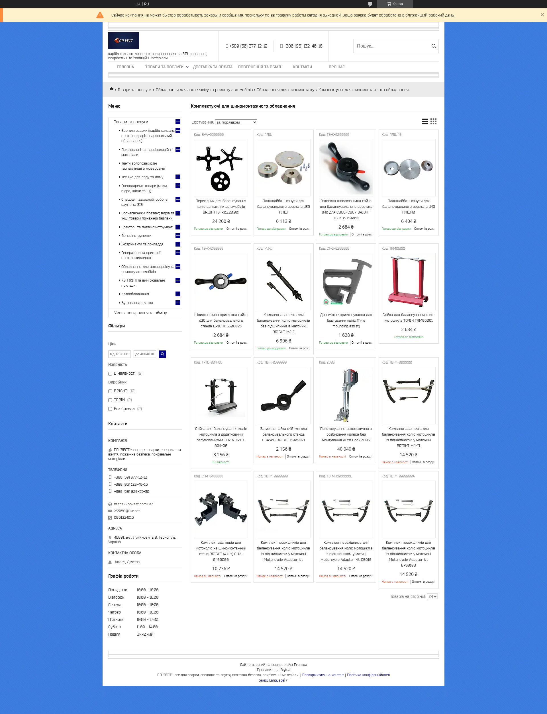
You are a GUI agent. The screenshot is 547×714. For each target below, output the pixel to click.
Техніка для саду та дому (142, 177)
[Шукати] (434, 46)
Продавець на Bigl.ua (273, 670)
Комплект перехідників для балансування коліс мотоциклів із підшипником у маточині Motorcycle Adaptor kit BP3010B (408, 553)
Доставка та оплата (212, 67)
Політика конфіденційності (368, 675)
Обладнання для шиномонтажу (285, 89)
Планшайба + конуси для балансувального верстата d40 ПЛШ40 (408, 206)
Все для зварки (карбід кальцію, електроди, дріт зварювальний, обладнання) (148, 135)
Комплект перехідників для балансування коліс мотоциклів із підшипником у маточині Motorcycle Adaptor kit (283, 551)
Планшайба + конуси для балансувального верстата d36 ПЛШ (283, 206)
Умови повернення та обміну (140, 313)
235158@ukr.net (127, 511)
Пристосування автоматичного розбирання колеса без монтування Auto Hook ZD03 (346, 434)
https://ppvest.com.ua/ (133, 504)
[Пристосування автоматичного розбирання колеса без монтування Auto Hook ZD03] (346, 395)
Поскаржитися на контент (323, 675)
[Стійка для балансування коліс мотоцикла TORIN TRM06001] (409, 281)
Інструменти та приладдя (142, 244)
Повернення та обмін (260, 67)
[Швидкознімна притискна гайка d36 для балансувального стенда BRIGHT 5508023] (221, 281)
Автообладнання (135, 294)
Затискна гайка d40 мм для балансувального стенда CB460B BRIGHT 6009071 (283, 434)
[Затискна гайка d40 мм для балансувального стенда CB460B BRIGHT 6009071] (284, 395)
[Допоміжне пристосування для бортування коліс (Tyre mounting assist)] (346, 281)
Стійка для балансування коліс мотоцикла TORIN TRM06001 (408, 318)
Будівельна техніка (137, 303)
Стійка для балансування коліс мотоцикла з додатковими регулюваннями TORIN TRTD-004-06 (221, 437)
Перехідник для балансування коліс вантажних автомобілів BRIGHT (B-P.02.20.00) (221, 206)
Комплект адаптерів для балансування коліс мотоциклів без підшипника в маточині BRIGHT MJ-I (283, 323)
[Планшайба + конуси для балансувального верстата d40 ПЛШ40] (409, 167)
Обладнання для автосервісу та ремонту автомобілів (204, 89)
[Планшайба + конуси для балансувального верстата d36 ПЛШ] (284, 167)
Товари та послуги (164, 67)
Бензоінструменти (136, 235)
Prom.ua (300, 664)
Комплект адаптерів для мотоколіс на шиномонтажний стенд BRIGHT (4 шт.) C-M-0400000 (221, 551)
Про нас (337, 67)
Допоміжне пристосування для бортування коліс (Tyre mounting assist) (346, 320)
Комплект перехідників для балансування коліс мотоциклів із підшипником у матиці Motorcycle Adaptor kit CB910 (346, 551)
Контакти (302, 67)
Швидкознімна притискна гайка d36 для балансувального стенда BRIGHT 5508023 (221, 320)
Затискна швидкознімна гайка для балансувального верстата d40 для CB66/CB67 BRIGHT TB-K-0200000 (346, 209)
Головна (125, 67)
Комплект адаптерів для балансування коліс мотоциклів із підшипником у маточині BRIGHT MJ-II (408, 437)
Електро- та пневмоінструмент (146, 227)
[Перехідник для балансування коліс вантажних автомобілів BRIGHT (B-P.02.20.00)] (221, 167)
